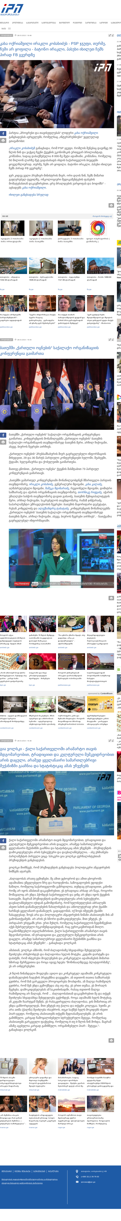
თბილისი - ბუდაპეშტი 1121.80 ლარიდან (69, 278)
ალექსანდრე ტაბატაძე (53, 508)
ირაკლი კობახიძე (41, 484)
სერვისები (39, 1171)
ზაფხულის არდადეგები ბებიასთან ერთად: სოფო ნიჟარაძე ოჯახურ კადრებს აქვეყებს (42, 1119)
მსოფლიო (64, 23)
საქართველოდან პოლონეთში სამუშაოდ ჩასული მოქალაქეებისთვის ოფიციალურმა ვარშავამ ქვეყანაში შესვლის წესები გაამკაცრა (100, 681)
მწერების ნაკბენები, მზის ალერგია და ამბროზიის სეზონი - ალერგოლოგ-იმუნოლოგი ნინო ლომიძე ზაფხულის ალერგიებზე (42, 721)
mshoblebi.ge (64, 1090)
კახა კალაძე (93, 484)
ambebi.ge (4, 647)
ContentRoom (106, 693)
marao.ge (4, 1127)
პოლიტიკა (17, 23)
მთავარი (4, 23)
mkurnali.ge (5, 1090)
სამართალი (32, 23)
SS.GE (5, 216)
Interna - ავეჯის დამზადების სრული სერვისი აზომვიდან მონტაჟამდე (13, 718)
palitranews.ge (64, 685)
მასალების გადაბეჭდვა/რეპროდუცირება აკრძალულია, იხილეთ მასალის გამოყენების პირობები (30, 1181)
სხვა (4, 28)
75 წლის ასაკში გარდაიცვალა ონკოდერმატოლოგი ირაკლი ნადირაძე (10, 1081)
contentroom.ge (7, 728)
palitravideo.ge (6, 327)
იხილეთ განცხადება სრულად (29, 194)
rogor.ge (61, 1127)
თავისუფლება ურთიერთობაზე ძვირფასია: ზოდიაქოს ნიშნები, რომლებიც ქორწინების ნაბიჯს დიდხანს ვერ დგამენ (98, 1122)
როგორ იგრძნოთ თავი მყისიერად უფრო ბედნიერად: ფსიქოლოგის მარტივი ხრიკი (71, 1119)
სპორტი (104, 23)
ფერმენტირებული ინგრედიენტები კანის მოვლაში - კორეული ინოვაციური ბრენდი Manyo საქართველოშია (98, 721)
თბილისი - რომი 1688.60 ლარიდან (99, 278)
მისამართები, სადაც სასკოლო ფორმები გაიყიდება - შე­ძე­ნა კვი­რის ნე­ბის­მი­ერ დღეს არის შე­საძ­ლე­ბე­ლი (71, 1083)
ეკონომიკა (90, 23)
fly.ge (2, 289)
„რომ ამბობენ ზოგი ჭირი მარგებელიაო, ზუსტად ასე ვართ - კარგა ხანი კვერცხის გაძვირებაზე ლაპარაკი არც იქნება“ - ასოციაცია (13, 680)
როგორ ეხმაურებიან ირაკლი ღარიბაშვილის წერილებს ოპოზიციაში (70, 676)
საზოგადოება (49, 23)
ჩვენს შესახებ (22, 1171)
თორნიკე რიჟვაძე (90, 492)
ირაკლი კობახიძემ (22, 148)
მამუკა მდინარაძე (57, 488)
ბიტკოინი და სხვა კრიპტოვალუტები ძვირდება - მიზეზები (39, 676)
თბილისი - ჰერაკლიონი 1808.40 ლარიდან (41, 278)
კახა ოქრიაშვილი (86, 132)
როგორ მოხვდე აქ (102, 216)
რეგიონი (77, 23)
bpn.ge (3, 685)
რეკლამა (53, 1171)
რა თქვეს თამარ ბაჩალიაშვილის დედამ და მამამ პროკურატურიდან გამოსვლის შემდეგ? (71, 319)
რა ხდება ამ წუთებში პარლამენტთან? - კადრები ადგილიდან (11, 317)
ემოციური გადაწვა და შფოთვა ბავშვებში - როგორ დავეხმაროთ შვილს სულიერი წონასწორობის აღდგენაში (40, 1084)
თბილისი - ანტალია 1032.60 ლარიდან (10, 278)
